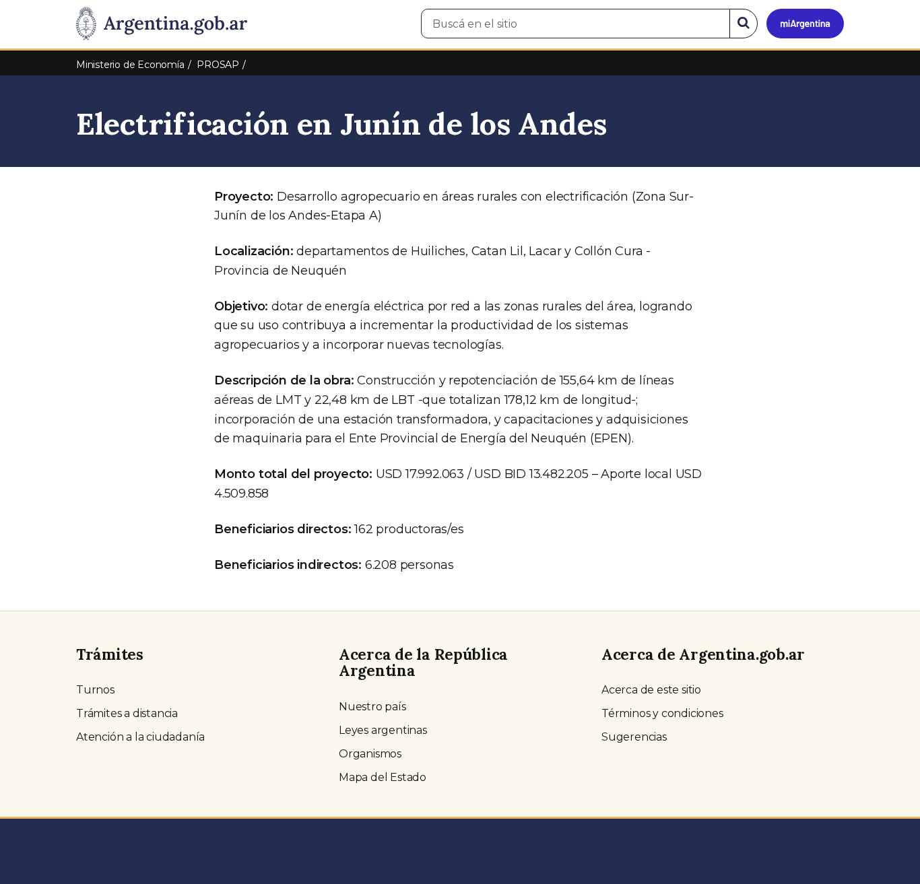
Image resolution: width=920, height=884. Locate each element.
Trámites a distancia (127, 713)
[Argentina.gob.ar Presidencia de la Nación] (161, 24)
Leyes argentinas (383, 730)
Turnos (95, 689)
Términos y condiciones (662, 713)
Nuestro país (372, 706)
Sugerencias (634, 736)
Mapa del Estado (382, 777)
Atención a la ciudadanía (140, 736)
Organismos (370, 753)
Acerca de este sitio (651, 689)
